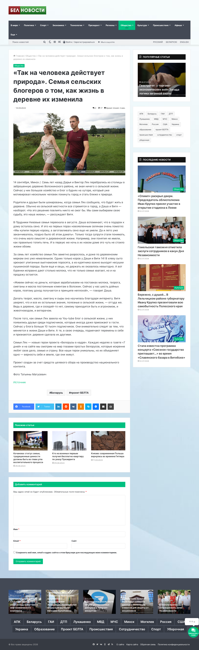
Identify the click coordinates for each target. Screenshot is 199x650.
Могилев (143, 124)
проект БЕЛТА (80, 392)
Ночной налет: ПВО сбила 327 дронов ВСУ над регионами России (61, 607)
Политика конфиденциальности (174, 644)
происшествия (146, 135)
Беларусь (57, 392)
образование (145, 129)
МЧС (165, 119)
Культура (142, 25)
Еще (13, 34)
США (165, 124)
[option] (162, 80)
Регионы (110, 25)
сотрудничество (164, 135)
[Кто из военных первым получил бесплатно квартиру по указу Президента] (69, 440)
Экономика (58, 25)
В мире (14, 25)
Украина (175, 124)
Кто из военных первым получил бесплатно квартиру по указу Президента (68, 456)
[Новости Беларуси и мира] (27, 10)
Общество (126, 25)
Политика (29, 25)
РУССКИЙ (158, 42)
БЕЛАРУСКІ (171, 42)
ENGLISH (184, 42)
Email (17, 541)
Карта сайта (132, 644)
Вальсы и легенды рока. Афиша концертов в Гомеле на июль (135, 607)
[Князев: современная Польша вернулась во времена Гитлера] (108, 440)
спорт (179, 135)
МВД (156, 119)
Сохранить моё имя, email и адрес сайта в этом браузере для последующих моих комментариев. (66, 552)
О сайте (120, 644)
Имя (16, 529)
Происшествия (161, 25)
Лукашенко (144, 119)
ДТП (171, 114)
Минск (175, 119)
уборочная (144, 140)
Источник (19, 382)
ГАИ (162, 114)
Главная (19, 56)
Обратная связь (148, 644)
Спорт (43, 25)
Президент (94, 25)
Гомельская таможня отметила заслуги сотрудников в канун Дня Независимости (161, 251)
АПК (141, 114)
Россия (155, 124)
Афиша (178, 25)
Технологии (76, 25)
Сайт (74, 541)
